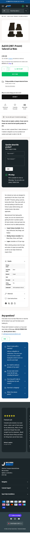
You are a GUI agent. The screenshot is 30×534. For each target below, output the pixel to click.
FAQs (5, 339)
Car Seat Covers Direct (12, 528)
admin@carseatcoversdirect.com (12, 334)
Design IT (15, 97)
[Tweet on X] (9, 303)
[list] (15, 430)
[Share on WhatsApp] (12, 303)
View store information (10, 86)
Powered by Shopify (22, 528)
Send (8, 169)
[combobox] (19, 10)
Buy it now (15, 74)
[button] (3, 6)
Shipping (10, 58)
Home (4, 16)
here (25, 117)
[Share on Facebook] (6, 303)
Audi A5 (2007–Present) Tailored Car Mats (17, 16)
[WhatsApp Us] (23, 6)
